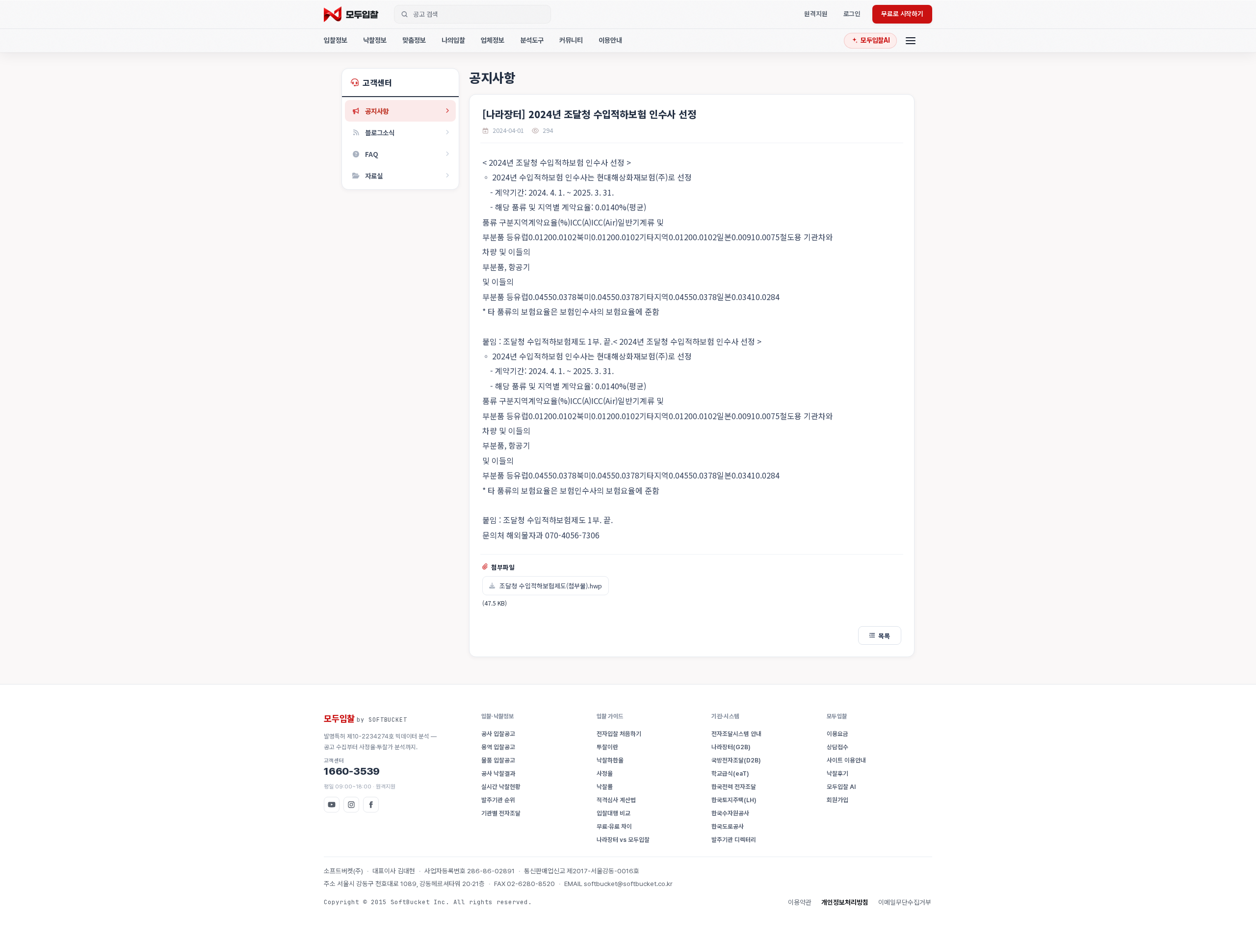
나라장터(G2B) (731, 747)
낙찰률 (605, 786)
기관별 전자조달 (501, 813)
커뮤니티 (571, 40)
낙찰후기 (837, 773)
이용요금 (837, 733)
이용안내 (610, 40)
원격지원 (815, 14)
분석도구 (532, 40)
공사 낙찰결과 (498, 773)
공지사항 (377, 111)
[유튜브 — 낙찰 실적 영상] (332, 804)
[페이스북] (371, 804)
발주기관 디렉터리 (733, 839)
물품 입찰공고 (498, 760)
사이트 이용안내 (846, 760)
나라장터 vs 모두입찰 (623, 839)
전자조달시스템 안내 (736, 733)
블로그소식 (379, 132)
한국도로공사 (727, 826)
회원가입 (837, 800)
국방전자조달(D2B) (736, 760)
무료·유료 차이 (614, 826)
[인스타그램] (351, 804)
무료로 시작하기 (902, 14)
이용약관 (799, 902)
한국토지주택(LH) (734, 800)
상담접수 (837, 747)
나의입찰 (453, 40)
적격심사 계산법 (616, 800)
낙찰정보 (375, 40)
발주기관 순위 (498, 800)
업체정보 (492, 40)
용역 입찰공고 (498, 747)
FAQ (371, 154)
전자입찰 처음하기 (619, 733)
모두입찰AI (875, 40)
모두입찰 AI (841, 786)
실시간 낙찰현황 (501, 786)
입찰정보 (335, 40)
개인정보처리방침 (844, 902)
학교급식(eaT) (730, 773)
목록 (884, 635)
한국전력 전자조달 (733, 786)
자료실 (374, 175)
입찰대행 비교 (613, 813)
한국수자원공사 (730, 813)
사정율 (605, 773)
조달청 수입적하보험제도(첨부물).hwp (550, 585)
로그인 (852, 14)
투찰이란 (607, 747)
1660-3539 (352, 767)
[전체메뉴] (910, 40)
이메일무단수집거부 (904, 902)
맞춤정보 (414, 40)
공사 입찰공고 (498, 733)
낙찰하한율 (610, 760)
